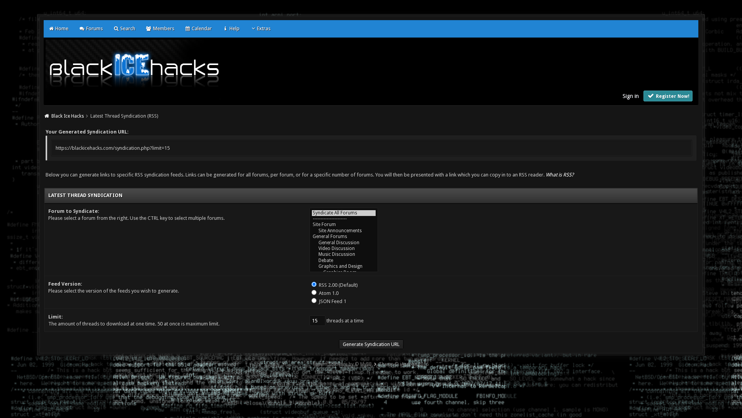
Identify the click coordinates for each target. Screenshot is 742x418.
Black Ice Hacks (67, 116)
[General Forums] (344, 237)
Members (163, 28)
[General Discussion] (344, 243)
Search (127, 28)
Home (61, 28)
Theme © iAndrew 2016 (404, 364)
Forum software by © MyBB (342, 364)
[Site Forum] (344, 225)
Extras (264, 28)
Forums (93, 28)
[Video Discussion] (344, 249)
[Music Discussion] (344, 254)
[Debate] (344, 261)
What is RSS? (560, 175)
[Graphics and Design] (344, 266)
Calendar (201, 28)
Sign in (631, 96)
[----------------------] (344, 219)
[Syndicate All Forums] (344, 213)
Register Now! (672, 96)
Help (233, 28)
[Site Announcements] (344, 231)
